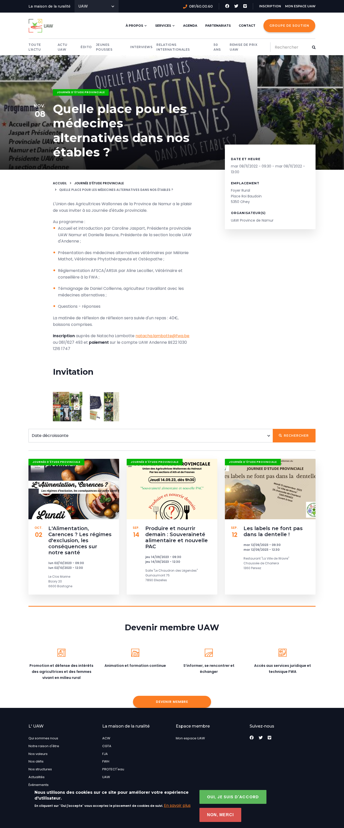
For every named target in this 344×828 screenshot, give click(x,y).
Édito (86, 47)
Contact (247, 25)
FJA (105, 753)
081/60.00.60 (201, 6)
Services (163, 25)
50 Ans (217, 47)
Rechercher (296, 435)
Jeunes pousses (104, 47)
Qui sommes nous (43, 738)
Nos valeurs (38, 753)
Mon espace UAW (300, 6)
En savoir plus (177, 805)
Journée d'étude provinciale (81, 92)
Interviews (141, 47)
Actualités (36, 777)
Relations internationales (173, 47)
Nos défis (36, 761)
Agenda (190, 25)
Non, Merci (220, 815)
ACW (106, 738)
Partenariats (218, 25)
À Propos (134, 25)
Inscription (270, 6)
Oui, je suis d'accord (233, 797)
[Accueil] (41, 25)
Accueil (60, 183)
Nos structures (40, 769)
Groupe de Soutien (289, 25)
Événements (38, 784)
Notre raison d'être (43, 746)
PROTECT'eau (113, 769)
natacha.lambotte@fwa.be (162, 336)
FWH (105, 761)
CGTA (106, 746)
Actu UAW (62, 47)
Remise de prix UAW (243, 47)
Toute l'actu (34, 47)
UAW (83, 6)
